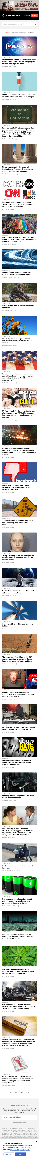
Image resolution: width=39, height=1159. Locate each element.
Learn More (9, 1154)
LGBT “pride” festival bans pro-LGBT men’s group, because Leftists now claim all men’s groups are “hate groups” (19, 239)
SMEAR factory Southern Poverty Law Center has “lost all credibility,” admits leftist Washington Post (16, 763)
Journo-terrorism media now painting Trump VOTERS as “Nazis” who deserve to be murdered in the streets (18, 204)
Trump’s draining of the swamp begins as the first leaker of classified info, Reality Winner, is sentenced (18, 558)
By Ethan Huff (6, 139)
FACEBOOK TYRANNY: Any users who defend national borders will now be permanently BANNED (16, 487)
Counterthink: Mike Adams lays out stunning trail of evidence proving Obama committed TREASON (18, 694)
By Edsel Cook (6, 629)
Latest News (7, 32)
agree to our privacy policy (20, 1150)
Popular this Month (22, 32)
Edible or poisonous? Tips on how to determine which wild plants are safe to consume (17, 341)
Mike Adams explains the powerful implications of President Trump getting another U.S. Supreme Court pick (17, 169)
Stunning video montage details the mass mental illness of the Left (18, 797)
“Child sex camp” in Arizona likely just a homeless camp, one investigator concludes (17, 523)
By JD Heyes (6, 209)
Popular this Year (30, 32)
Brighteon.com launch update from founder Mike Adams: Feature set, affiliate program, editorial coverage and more (19, 62)
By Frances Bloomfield (8, 870)
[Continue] (35, 1117)
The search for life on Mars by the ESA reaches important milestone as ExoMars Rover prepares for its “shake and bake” (17, 659)
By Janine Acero (7, 345)
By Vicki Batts (6, 383)
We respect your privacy (19, 1122)
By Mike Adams (6, 66)
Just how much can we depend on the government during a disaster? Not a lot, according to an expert (17, 936)
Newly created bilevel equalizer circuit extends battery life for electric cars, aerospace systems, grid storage (17, 901)
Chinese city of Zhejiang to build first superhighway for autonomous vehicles (17, 274)
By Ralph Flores (6, 699)
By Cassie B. (5, 99)
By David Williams (7, 277)
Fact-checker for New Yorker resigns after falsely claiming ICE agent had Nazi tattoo (18, 728)
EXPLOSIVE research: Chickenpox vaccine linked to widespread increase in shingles (18, 96)
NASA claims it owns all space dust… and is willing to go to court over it (18, 592)
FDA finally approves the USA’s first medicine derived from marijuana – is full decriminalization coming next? (18, 971)
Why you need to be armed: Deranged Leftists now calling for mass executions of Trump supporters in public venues (18, 1007)
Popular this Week (15, 32)
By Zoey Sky (5, 310)
